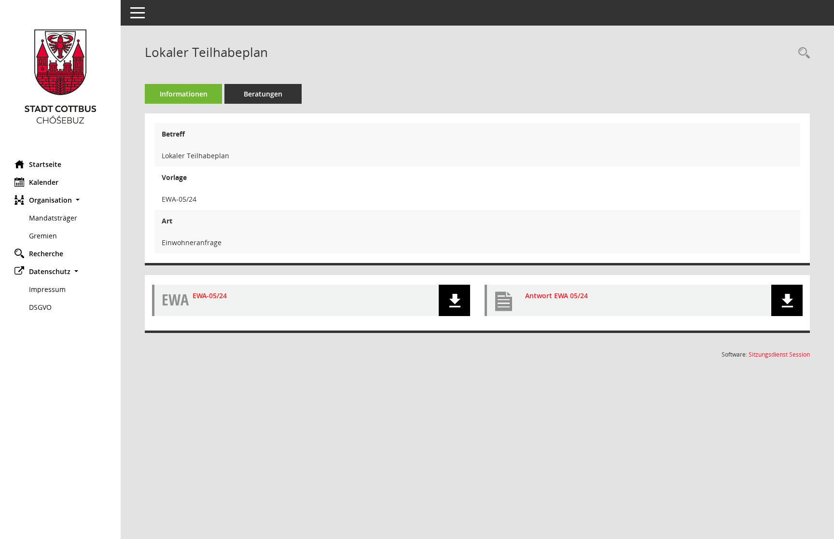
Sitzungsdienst (779, 354)
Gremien (43, 235)
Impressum (47, 289)
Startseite (45, 164)
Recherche (46, 253)
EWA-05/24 (210, 295)
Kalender (43, 182)
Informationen (184, 93)
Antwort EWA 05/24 (556, 295)
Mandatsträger (53, 217)
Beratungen (263, 93)
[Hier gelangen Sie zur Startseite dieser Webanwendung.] (60, 76)
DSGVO (40, 307)
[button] (60, 200)
